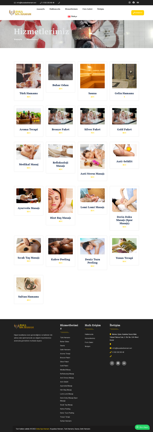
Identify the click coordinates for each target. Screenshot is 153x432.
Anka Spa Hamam (42, 429)
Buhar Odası (60, 85)
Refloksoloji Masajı (60, 164)
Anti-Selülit (124, 161)
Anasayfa (41, 9)
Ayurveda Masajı (29, 208)
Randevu (138, 13)
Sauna (92, 93)
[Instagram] (129, 2)
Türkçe (73, 16)
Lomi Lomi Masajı (92, 207)
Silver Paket (92, 129)
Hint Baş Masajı (60, 218)
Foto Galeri (87, 9)
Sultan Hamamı (28, 296)
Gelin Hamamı (124, 93)
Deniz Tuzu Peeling (92, 261)
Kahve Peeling (60, 259)
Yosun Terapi (124, 258)
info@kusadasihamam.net (26, 3)
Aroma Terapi (28, 129)
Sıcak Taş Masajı (29, 257)
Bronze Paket (60, 129)
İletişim (100, 9)
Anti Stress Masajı (92, 173)
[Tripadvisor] (138, 2)
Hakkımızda (55, 9)
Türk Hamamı (28, 93)
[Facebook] (134, 2)
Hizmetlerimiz (71, 9)
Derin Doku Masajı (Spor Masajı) (124, 220)
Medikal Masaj (28, 164)
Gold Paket (124, 129)
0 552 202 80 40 (48, 3)
